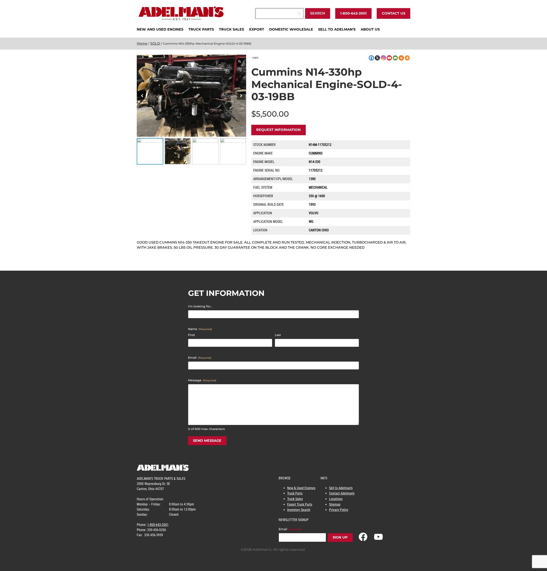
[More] (407, 57)
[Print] (401, 57)
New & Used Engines (301, 488)
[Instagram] (383, 57)
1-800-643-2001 (353, 13)
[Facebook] (371, 57)
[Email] (395, 57)
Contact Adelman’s (341, 493)
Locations (336, 499)
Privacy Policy (338, 510)
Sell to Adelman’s (341, 488)
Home (142, 43)
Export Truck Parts (299, 504)
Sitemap (334, 504)
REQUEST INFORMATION (278, 130)
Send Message (207, 441)
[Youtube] (389, 57)
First (191, 335)
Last (278, 335)
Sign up (340, 537)
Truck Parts (295, 493)
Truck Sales (295, 499)
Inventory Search (298, 510)
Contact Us (393, 13)
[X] (377, 57)
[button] (241, 96)
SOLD (155, 43)
